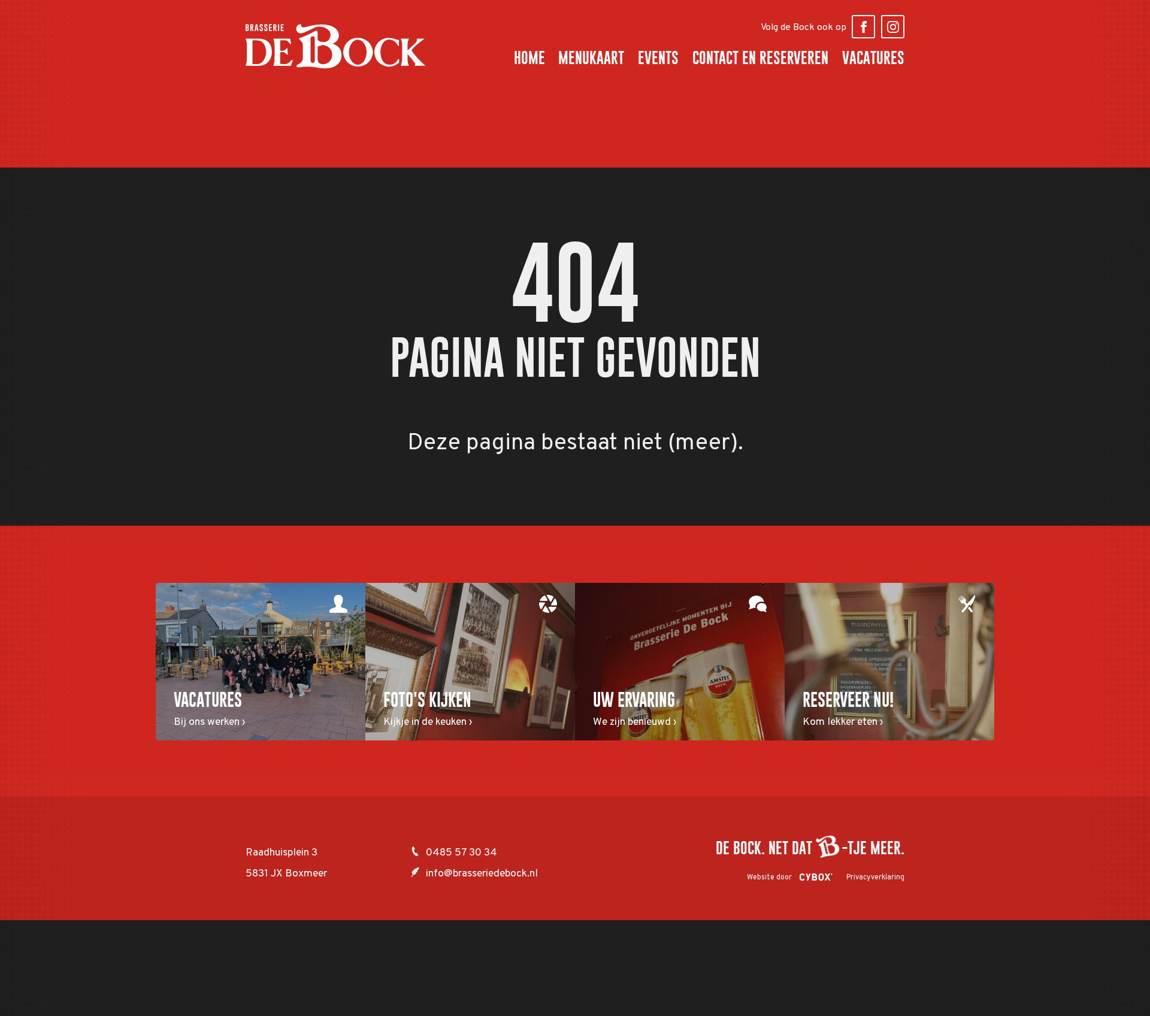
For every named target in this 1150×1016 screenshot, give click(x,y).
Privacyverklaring (875, 877)
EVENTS (658, 58)
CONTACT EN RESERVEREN (760, 58)
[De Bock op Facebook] (863, 26)
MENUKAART (591, 58)
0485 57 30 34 (461, 853)
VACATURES (873, 58)
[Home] (335, 46)
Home (529, 58)
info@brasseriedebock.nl (482, 874)
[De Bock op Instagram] (892, 26)
